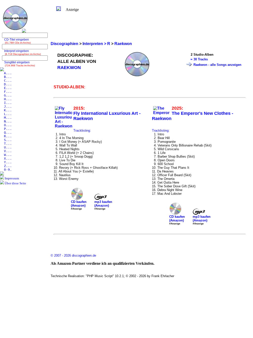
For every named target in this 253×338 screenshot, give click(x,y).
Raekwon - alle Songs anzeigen (217, 65)
